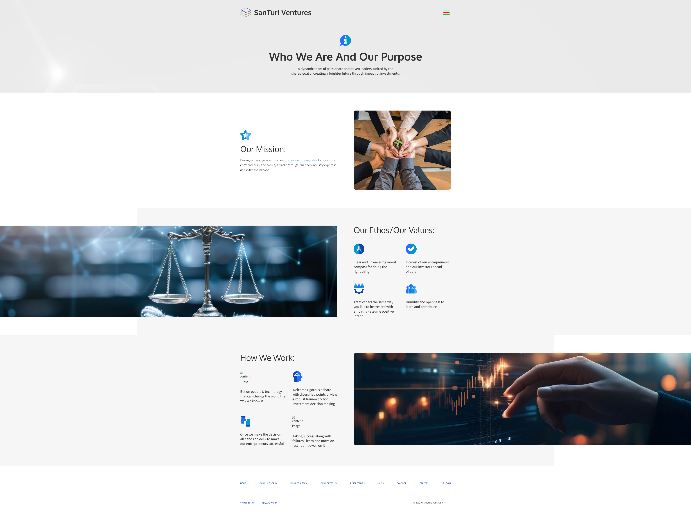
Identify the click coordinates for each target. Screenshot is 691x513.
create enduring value (302, 160)
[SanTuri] (276, 12)
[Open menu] (446, 12)
